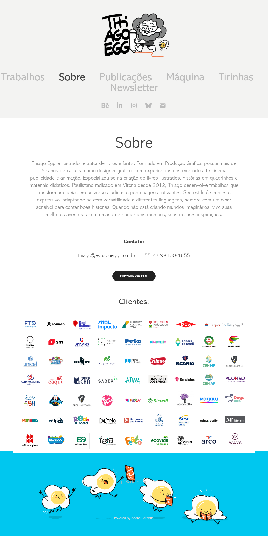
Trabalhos (23, 77)
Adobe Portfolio (142, 518)
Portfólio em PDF (134, 276)
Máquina (185, 77)
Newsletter (134, 87)
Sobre (72, 77)
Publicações (125, 77)
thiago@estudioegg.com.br (106, 255)
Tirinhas (236, 77)
